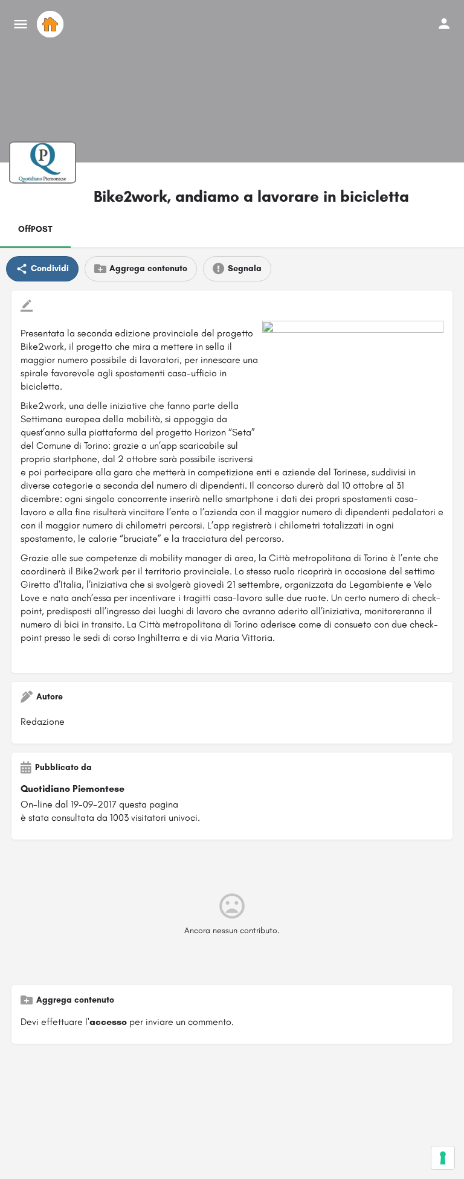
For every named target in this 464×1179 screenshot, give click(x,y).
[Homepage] (51, 24)
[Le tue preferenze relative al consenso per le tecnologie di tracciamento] (442, 1157)
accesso (108, 1021)
